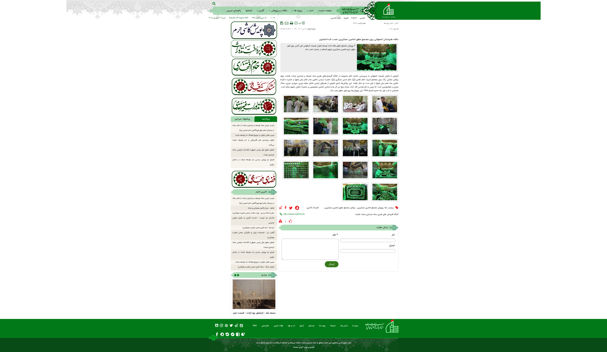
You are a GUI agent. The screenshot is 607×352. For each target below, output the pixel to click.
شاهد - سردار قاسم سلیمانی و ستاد (261, 208)
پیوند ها (322, 325)
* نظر (335, 235)
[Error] (280, 221)
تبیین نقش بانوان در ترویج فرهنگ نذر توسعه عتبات (254, 135)
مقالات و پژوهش (279, 11)
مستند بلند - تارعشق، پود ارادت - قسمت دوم (254, 313)
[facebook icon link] (286, 208)
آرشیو (302, 325)
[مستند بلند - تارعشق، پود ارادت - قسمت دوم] (254, 294)
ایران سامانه (298, 347)
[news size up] (303, 23)
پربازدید (266, 119)
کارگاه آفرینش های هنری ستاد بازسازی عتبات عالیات (376, 214)
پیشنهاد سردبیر (242, 119)
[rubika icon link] (243, 335)
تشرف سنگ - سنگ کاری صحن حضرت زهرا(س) (256, 267)
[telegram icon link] (280, 208)
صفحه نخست (324, 11)
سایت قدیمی (336, 18)
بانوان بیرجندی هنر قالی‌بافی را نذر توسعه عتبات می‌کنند (253, 143)
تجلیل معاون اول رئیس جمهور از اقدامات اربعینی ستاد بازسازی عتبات (253, 152)
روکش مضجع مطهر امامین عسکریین (340, 208)
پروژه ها (298, 11)
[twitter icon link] (291, 208)
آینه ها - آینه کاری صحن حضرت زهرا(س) (258, 227)
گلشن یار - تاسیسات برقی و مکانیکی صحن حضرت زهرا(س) (253, 235)
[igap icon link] (238, 335)
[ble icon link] (227, 335)
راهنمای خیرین (234, 11)
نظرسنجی (265, 325)
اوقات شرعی (278, 325)
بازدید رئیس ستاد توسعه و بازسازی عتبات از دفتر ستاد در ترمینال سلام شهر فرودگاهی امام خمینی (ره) (253, 128)
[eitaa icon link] (241, 326)
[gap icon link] (232, 335)
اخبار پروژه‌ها (388, 23)
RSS (255, 325)
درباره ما (355, 325)
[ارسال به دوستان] (286, 23)
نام (393, 235)
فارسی (362, 18)
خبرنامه (333, 325)
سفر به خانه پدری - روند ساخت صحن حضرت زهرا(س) (253, 213)
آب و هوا (291, 325)
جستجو (311, 325)
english (354, 18)
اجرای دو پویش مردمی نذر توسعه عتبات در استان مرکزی (253, 162)
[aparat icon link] (226, 326)
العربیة (346, 18)
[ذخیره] (281, 23)
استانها (249, 11)
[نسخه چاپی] (291, 23)
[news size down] (296, 23)
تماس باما (344, 325)
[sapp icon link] (297, 208)
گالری (261, 11)
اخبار (311, 11)
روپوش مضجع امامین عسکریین (370, 208)
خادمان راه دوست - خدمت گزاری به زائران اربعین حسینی (253, 220)
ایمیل (392, 245)
